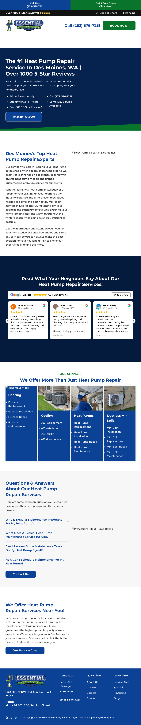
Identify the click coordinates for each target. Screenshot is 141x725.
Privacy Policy (100, 717)
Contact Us (21, 574)
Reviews (92, 687)
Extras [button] (67, 41)
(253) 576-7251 (86, 25)
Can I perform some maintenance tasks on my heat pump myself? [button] (34, 548)
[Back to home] (25, 25)
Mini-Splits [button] (36, 41)
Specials (104, 41)
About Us (92, 682)
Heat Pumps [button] (52, 41)
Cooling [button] (24, 41)
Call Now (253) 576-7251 (35, 5)
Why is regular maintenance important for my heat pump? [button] (34, 521)
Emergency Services (82, 41)
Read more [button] (58, 335)
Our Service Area (25, 650)
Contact (131, 41)
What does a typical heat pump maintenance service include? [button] (29, 534)
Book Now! (119, 25)
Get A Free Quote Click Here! (106, 5)
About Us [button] (116, 41)
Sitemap (114, 717)
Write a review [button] (121, 295)
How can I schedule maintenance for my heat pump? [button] (35, 561)
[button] (133, 321)
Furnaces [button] (11, 41)
